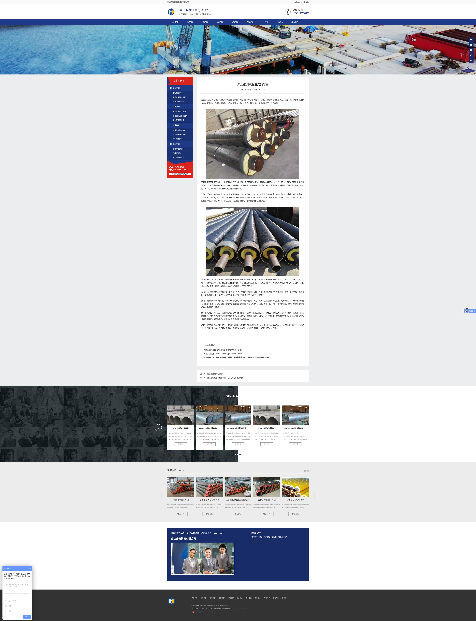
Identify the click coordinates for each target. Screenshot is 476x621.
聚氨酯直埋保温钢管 (215, 374)
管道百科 (171, 470)
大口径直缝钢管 (178, 158)
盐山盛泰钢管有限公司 (194, 10)
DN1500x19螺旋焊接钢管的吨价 (300, 414)
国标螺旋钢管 (177, 93)
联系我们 (294, 22)
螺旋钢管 (189, 22)
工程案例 (249, 22)
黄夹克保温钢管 (178, 120)
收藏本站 (297, 2)
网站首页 (174, 22)
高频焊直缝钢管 (178, 149)
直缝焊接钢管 (177, 153)
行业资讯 (264, 22)
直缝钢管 (234, 22)
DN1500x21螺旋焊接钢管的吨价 (242, 414)
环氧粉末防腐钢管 (179, 134)
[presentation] (158, 427)
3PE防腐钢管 (177, 139)
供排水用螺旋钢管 (179, 97)
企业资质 (249, 598)
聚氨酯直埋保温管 (179, 112)
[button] (235, 454)
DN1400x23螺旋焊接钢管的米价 (185, 414)
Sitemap (224, 605)
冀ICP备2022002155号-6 (240, 609)
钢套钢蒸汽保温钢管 (180, 116)
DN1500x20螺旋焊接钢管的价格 (271, 414)
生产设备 (240, 598)
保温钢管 (219, 22)
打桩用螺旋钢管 (178, 101)
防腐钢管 (204, 22)
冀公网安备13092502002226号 (203, 612)
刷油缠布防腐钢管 (179, 130)
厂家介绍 (279, 22)
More (306, 471)
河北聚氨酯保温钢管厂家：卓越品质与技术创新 (225, 378)
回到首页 (194, 598)
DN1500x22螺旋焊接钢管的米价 (214, 414)
